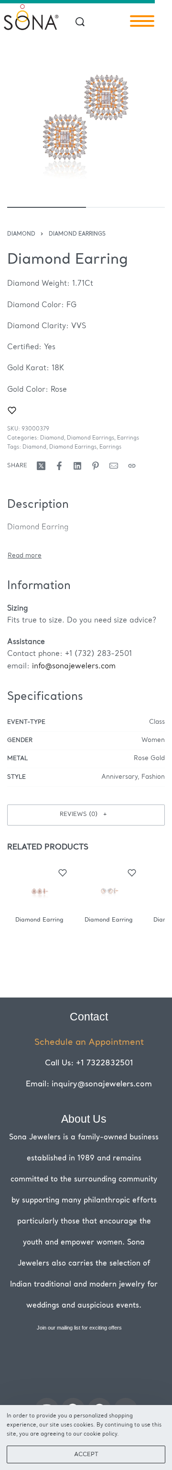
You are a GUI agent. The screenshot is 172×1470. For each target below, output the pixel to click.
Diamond (21, 234)
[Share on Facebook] (59, 465)
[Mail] (113, 465)
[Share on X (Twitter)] (41, 465)
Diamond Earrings (77, 234)
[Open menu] (142, 21)
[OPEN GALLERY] (86, 118)
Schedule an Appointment (89, 1042)
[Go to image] (46, 207)
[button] (86, 815)
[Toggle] (24, 556)
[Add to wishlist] (12, 410)
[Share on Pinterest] (95, 465)
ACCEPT (86, 1455)
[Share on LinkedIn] (77, 465)
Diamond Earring (39, 920)
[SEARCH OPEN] (80, 22)
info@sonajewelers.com (74, 666)
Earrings (128, 438)
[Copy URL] (132, 465)
